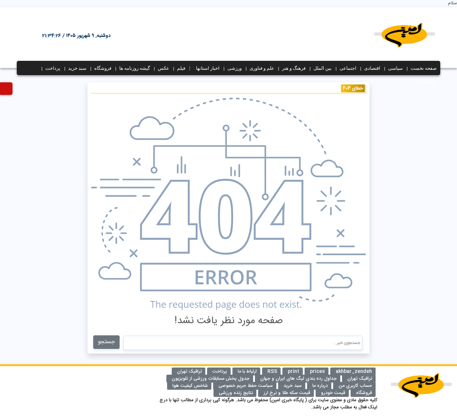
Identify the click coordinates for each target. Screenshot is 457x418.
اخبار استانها (208, 68)
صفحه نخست (424, 68)
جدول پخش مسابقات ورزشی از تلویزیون (211, 379)
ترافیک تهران (359, 379)
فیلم (181, 68)
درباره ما (320, 386)
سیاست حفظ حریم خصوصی (246, 386)
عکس (163, 68)
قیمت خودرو (333, 393)
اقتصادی (372, 68)
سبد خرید (77, 68)
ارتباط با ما (247, 371)
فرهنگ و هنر (294, 68)
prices (317, 371)
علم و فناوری (262, 68)
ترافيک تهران (189, 371)
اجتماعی (348, 68)
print (293, 371)
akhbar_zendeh (354, 371)
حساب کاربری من (419, 81)
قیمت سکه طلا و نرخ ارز (286, 393)
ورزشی (234, 68)
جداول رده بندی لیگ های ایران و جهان (298, 379)
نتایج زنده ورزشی (236, 393)
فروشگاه (102, 68)
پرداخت (52, 68)
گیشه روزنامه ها (134, 68)
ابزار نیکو (27, 378)
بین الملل (322, 68)
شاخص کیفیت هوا (190, 386)
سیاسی (395, 68)
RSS (272, 371)
